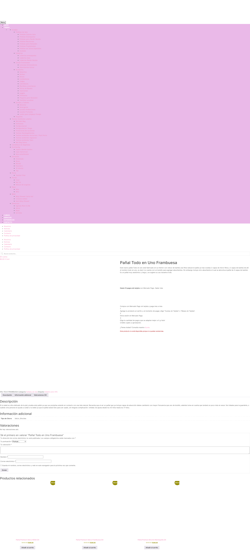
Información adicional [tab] (23, 395)
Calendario (8, 231)
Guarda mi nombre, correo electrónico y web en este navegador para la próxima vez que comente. (39, 465)
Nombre (4, 457)
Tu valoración (6, 445)
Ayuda (147, 327)
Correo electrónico (8, 461)
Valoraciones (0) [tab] (40, 395)
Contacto (7, 233)
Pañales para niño (51, 392)
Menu (3, 22)
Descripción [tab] (7, 395)
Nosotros (7, 226)
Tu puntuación (6, 441)
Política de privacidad (12, 236)
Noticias (7, 229)
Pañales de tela (31, 392)
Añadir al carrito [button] (27, 548)
